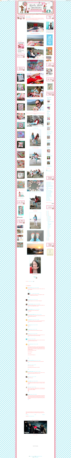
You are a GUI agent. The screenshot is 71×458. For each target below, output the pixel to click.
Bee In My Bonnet (49, 99)
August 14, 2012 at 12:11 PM (32, 376)
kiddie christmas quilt (48, 190)
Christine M (29, 329)
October (49, 218)
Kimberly (29, 394)
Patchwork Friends (30, 287)
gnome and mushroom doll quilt (49, 185)
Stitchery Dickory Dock (49, 131)
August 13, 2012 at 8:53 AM (34, 299)
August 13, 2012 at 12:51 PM (34, 324)
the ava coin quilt (48, 198)
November (49, 217)
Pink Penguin (48, 121)
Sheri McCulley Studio (49, 155)
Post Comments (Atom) (31, 416)
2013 (47, 214)
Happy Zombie (49, 154)
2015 (47, 212)
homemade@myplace (30, 309)
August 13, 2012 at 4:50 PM (34, 333)
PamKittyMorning (49, 104)
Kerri (30, 293)
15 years (48, 228)
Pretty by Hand (49, 140)
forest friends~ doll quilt (49, 184)
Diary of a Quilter (49, 97)
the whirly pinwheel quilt (49, 200)
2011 (47, 237)
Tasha (31, 84)
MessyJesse (48, 116)
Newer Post (27, 414)
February (49, 235)
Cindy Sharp (29, 324)
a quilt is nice (48, 135)
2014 (47, 213)
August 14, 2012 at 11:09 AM (35, 293)
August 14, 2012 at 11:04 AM (37, 371)
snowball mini (47, 197)
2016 (47, 211)
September (49, 219)
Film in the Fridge (49, 133)
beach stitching (49, 226)
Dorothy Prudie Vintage (30, 371)
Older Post (43, 414)
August (48, 220)
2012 (47, 215)
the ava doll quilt (48, 199)
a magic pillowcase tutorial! (50, 221)
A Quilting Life (49, 142)
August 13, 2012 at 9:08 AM (36, 309)
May (48, 232)
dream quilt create (30, 319)
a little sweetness (49, 147)
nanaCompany (48, 114)
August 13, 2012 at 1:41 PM (34, 329)
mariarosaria (29, 299)
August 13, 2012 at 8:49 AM (35, 287)
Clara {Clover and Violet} (31, 360)
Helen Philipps (48, 106)
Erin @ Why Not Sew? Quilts (31, 314)
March (48, 234)
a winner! (48, 222)
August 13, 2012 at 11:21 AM (35, 319)
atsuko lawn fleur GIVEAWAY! (49, 224)
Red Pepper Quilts (49, 126)
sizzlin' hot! (48, 225)
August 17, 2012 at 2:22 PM (33, 394)
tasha (28, 364)
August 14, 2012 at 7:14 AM (37, 360)
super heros (48, 227)
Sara (28, 338)
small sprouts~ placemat (49, 196)
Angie (28, 376)
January (49, 236)
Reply (28, 290)
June (48, 231)
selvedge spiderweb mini (49, 195)
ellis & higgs (48, 111)
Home (35, 414)
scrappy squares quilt (48, 194)
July (48, 230)
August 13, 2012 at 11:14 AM (38, 314)
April (48, 233)
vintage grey (29, 333)
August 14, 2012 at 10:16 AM (32, 364)
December (49, 216)
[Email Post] (33, 281)
